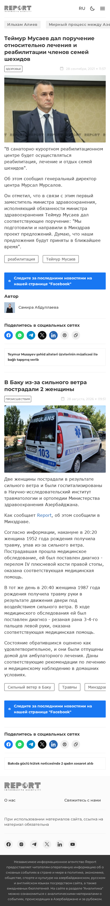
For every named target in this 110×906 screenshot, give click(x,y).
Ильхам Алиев (22, 24)
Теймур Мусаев (60, 259)
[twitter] (42, 335)
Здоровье (13, 69)
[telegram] (31, 335)
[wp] (19, 335)
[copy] (76, 335)
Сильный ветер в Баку (29, 687)
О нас (9, 800)
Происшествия (18, 399)
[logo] (18, 8)
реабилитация (21, 259)
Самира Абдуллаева (38, 307)
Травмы (69, 687)
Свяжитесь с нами (82, 800)
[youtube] (72, 844)
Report (44, 515)
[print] (64, 335)
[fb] (8, 335)
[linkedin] (53, 335)
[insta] (21, 844)
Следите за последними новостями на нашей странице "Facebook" (53, 281)
